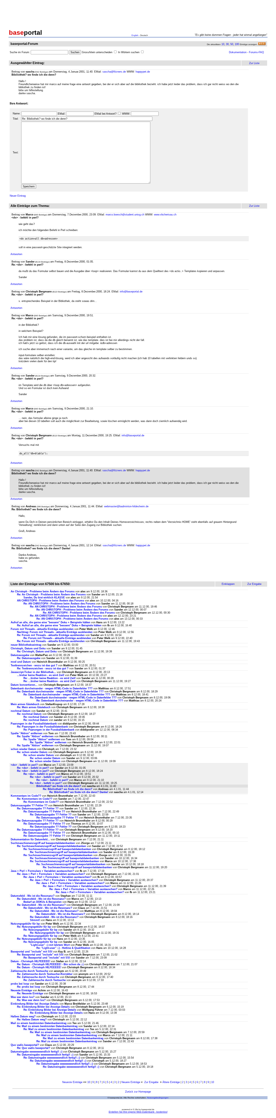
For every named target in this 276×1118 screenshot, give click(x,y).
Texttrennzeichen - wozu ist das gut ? (34, 665)
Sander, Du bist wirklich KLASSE (44, 597)
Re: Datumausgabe (28, 658)
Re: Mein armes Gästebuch (34, 707)
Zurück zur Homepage (138, 1091)
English (135, 35)
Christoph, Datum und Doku (28, 648)
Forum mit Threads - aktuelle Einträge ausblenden (42, 629)
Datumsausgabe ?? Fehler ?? (29, 805)
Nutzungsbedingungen (158, 1098)
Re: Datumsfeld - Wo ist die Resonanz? (41, 898)
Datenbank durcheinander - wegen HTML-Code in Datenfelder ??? (52, 688)
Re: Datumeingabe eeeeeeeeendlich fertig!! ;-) (45, 1054)
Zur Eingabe (151, 1082)
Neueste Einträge (21, 990)
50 (231, 44)
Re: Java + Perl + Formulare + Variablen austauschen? (51, 873)
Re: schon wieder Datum (32, 752)
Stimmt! (35, 920)
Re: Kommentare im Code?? (34, 798)
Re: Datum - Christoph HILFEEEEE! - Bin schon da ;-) (50, 964)
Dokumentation (238, 52)
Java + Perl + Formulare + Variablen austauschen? (42, 870)
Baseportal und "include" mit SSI (31, 951)
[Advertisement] (138, 14)
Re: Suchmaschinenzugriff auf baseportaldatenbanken (57, 849)
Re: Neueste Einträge (30, 993)
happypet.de (143, 71)
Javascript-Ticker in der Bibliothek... (33, 672)
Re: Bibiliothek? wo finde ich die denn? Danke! (78, 792)
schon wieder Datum (23, 749)
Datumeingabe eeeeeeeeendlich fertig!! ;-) (36, 1051)
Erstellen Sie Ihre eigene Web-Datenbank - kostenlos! (138, 1112)
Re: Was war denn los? (31, 1000)
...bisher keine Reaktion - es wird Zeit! (40, 675)
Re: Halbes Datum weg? (32, 1019)
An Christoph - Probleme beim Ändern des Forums (43, 591)
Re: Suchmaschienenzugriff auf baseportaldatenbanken (51, 846)
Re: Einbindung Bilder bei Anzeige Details (43, 1006)
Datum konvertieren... (24, 684)
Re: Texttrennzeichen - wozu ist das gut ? (42, 668)
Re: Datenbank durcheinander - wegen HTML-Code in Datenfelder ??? (60, 691)
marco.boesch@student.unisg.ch (125, 214)
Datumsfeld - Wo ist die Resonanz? (33, 895)
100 (237, 44)
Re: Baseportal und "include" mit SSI (40, 954)
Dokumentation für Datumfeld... (30, 839)
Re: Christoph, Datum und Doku (37, 651)
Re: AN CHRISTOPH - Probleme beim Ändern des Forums (59, 603)
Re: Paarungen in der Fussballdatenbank (42, 726)
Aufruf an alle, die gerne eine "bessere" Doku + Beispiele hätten (50, 622)
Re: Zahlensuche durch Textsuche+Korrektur (45, 974)
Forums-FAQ (256, 52)
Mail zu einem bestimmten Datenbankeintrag (38, 1023)
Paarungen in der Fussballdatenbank (34, 723)
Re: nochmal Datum (29, 713)
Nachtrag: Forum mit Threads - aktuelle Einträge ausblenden (55, 632)
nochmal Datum (21, 710)
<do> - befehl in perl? (24, 764)
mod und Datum (21, 661)
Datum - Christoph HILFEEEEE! (30, 961)
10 (222, 44)
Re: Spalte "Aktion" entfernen (35, 736)
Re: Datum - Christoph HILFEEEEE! (39, 967)
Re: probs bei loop (28, 986)
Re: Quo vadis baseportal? (33, 1047)
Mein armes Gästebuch (25, 704)
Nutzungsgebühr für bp (25, 923)
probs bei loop (20, 983)
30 (227, 44)
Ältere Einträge (171, 1082)
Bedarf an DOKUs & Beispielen (42, 901)
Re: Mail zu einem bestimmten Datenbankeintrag (47, 1026)
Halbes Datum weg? (23, 1016)
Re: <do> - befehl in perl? (33, 767)
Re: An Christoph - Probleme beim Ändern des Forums (51, 594)
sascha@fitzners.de (114, 71)
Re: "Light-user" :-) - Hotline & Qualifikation (63, 947)
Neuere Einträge (130, 1082)
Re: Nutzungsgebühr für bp (34, 926)
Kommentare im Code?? (26, 795)
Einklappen (228, 583)
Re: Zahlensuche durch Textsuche (38, 977)
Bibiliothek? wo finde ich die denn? (58, 786)
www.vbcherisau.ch (165, 214)
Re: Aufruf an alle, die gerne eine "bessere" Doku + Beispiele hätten (59, 625)
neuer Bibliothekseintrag (26, 644)
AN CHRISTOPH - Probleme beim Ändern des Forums (50, 600)
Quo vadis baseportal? (25, 1044)
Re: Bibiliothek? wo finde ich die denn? (67, 789)
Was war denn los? (23, 997)
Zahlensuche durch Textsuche (29, 970)
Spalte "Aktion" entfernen (26, 733)
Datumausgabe (20, 655)
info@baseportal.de (131, 291)
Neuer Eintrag (18, 195)
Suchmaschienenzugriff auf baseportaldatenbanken (43, 843)
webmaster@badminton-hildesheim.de (126, 506)
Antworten (16, 254)
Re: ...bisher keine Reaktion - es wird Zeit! (49, 678)
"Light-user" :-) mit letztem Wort (50, 944)
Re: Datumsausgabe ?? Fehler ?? (38, 808)
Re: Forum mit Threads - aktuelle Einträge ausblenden (51, 635)
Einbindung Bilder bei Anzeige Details (35, 1003)
